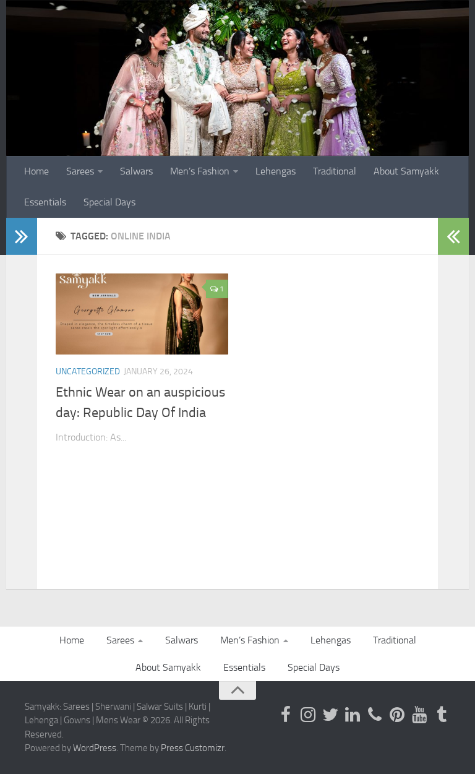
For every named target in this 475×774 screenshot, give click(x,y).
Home (36, 171)
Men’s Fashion (199, 171)
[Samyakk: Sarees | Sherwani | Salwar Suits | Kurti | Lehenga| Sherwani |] (330, 714)
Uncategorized (88, 371)
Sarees (80, 171)
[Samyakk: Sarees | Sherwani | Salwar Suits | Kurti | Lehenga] (397, 714)
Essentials (45, 202)
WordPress (94, 748)
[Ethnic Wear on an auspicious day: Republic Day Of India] (142, 314)
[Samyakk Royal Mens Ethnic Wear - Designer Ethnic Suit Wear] (308, 714)
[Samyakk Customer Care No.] (374, 714)
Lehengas (275, 171)
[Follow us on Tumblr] (441, 714)
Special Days (109, 202)
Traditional (334, 171)
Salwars (136, 171)
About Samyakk (406, 171)
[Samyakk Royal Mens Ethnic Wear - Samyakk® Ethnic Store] (285, 714)
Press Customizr (193, 748)
